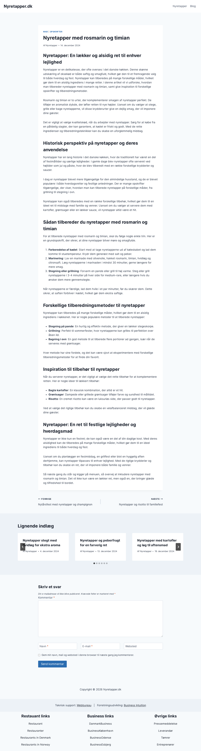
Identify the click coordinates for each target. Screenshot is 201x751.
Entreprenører (165, 744)
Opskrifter (56, 31)
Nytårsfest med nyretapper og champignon (65, 502)
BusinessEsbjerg (100, 744)
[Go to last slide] (22, 547)
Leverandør (165, 730)
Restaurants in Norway (35, 744)
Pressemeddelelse (165, 723)
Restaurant (35, 723)
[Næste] (178, 547)
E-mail (87, 646)
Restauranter (35, 730)
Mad (45, 31)
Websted (131, 646)
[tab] (94, 563)
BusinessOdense (100, 737)
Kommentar (46, 597)
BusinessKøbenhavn (100, 730)
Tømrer (165, 737)
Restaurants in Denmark (35, 737)
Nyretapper (180, 6)
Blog (193, 6)
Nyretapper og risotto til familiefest (141, 502)
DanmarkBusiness (100, 723)
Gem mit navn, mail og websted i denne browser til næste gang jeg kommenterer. (88, 654)
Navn (44, 646)
